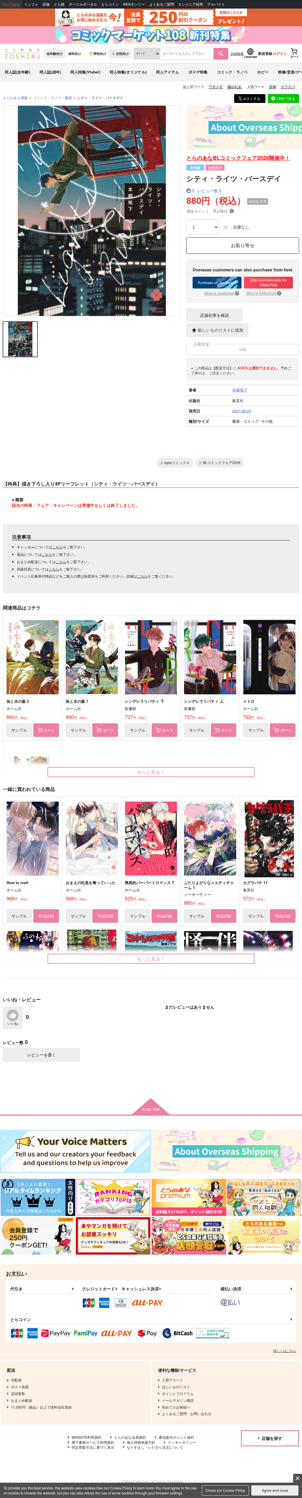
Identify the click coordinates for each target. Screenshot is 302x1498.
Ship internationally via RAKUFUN (268, 282)
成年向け (74, 53)
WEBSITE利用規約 (86, 1437)
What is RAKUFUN (263, 293)
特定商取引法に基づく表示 (93, 1447)
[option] (91, 211)
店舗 (46, 4)
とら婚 (59, 4)
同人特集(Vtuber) (85, 72)
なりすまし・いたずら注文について (155, 1447)
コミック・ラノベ (232, 72)
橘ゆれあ (234, 86)
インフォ (31, 4)
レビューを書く (41, 1055)
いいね (12, 1024)
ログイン (280, 53)
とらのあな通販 (15, 97)
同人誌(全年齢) (17, 72)
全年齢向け (55, 53)
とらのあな (11, 4)
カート (49, 730)
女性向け (122, 53)
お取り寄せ (243, 245)
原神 (272, 86)
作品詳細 (46, 916)
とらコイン (110, 4)
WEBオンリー (134, 4)
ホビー (263, 72)
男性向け (99, 53)
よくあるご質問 (161, 4)
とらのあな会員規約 (130, 1437)
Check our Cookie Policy (225, 1490)
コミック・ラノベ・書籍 (52, 97)
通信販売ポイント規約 (176, 1437)
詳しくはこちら (284, 1350)
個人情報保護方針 (141, 1442)
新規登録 (265, 53)
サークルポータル (83, 4)
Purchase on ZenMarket (217, 282)
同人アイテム (167, 72)
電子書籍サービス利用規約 (93, 1442)
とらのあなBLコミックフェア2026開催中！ (238, 158)
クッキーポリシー (182, 1442)
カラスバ (288, 86)
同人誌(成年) (50, 72)
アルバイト (216, 4)
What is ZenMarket (221, 293)
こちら (57, 546)
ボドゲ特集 (198, 72)
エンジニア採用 (190, 4)
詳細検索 (237, 53)
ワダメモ (216, 86)
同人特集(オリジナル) (128, 72)
